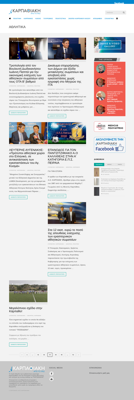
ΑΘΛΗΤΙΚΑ (30, 86)
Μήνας (109, 164)
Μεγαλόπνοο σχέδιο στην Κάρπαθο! (25, 309)
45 (61, 355)
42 (44, 355)
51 (73, 355)
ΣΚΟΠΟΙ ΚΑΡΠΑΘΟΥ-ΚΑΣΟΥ (79, 18)
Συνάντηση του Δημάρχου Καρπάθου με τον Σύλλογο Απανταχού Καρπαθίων (113, 179)
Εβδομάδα (99, 164)
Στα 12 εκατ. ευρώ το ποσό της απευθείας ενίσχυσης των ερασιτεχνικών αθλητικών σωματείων (65, 234)
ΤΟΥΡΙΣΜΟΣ (48, 18)
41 (38, 355)
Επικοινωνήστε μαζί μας (99, 373)
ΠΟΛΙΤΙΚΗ (17, 18)
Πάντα (120, 164)
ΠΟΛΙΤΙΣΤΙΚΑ (60, 18)
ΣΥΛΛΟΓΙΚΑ (109, 18)
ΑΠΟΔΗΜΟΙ (97, 18)
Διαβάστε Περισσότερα (18, 112)
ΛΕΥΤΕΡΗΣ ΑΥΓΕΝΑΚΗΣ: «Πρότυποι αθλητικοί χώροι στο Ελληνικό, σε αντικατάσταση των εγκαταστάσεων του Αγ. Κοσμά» (27, 158)
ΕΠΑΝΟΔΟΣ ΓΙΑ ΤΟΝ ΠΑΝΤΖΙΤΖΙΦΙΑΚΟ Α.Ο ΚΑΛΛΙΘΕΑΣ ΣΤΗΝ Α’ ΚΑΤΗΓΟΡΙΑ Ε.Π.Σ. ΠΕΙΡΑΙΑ (63, 156)
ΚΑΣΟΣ (38, 18)
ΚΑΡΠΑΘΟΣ (28, 18)
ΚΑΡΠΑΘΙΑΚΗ (21, 86)
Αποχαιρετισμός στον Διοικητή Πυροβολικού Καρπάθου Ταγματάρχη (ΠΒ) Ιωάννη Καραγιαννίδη (112, 170)
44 (56, 355)
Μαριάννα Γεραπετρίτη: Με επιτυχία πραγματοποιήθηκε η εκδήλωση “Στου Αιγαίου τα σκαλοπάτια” (112, 189)
